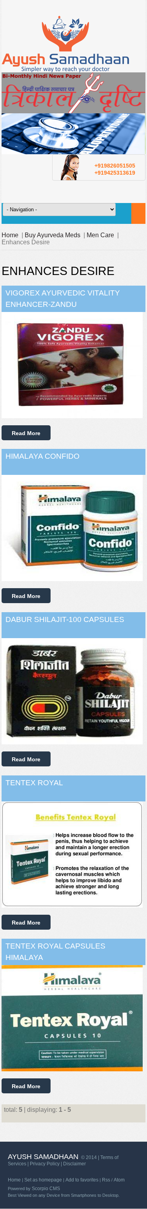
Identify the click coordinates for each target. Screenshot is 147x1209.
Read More (26, 433)
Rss (106, 1180)
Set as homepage (43, 1180)
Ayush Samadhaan (43, 1157)
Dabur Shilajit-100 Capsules (64, 619)
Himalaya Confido (42, 456)
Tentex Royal (34, 783)
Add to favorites (81, 1180)
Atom (119, 1180)
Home (10, 235)
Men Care (100, 235)
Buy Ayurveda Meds (52, 235)
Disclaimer (74, 1164)
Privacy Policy (45, 1164)
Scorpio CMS (46, 1188)
